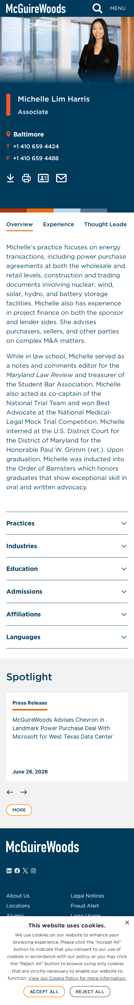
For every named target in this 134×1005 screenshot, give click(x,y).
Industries (21, 546)
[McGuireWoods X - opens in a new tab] (25, 870)
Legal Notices (87, 896)
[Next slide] (23, 792)
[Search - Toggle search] (97, 8)
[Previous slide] (10, 792)
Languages (23, 637)
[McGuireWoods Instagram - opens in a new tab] (33, 870)
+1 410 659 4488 (32, 158)
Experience (58, 224)
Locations (18, 906)
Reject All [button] (90, 991)
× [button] (127, 923)
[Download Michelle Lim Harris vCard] (43, 178)
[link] (67, 737)
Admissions (24, 591)
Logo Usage (85, 916)
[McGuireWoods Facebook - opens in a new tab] (17, 870)
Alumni (15, 916)
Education (22, 568)
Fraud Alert (85, 906)
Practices (20, 523)
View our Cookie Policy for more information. (77, 978)
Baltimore (28, 134)
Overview (19, 224)
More (19, 809)
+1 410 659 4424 (32, 146)
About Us (18, 896)
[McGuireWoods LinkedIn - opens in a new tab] (9, 870)
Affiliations (23, 614)
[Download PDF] (10, 178)
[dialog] (67, 960)
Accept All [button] (44, 991)
